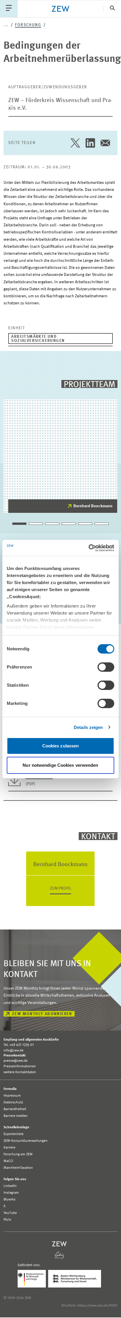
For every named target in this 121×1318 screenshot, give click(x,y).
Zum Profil (60, 888)
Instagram (11, 1193)
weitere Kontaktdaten (20, 1072)
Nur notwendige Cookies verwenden (60, 765)
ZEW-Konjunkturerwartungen (26, 1141)
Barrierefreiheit (15, 1109)
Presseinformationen (20, 1066)
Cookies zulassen (60, 745)
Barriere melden (16, 1116)
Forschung (28, 25)
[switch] (106, 667)
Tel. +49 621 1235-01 (19, 1045)
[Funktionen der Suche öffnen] (112, 8)
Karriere (9, 1147)
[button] (19, 524)
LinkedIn (10, 1186)
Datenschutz (13, 1102)
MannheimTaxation (18, 1168)
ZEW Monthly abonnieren (42, 1014)
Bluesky (10, 1199)
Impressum (12, 1096)
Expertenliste (13, 1134)
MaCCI (8, 1161)
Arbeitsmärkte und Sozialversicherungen (38, 339)
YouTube (10, 1213)
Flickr (7, 1220)
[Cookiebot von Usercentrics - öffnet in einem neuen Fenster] (88, 548)
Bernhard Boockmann (92, 506)
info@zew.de (13, 1050)
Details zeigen (88, 727)
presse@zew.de (16, 1061)
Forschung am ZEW (18, 1154)
